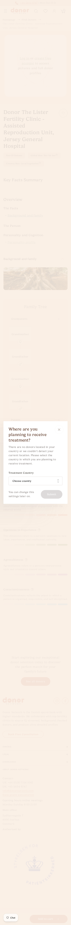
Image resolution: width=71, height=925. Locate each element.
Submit (51, 494)
